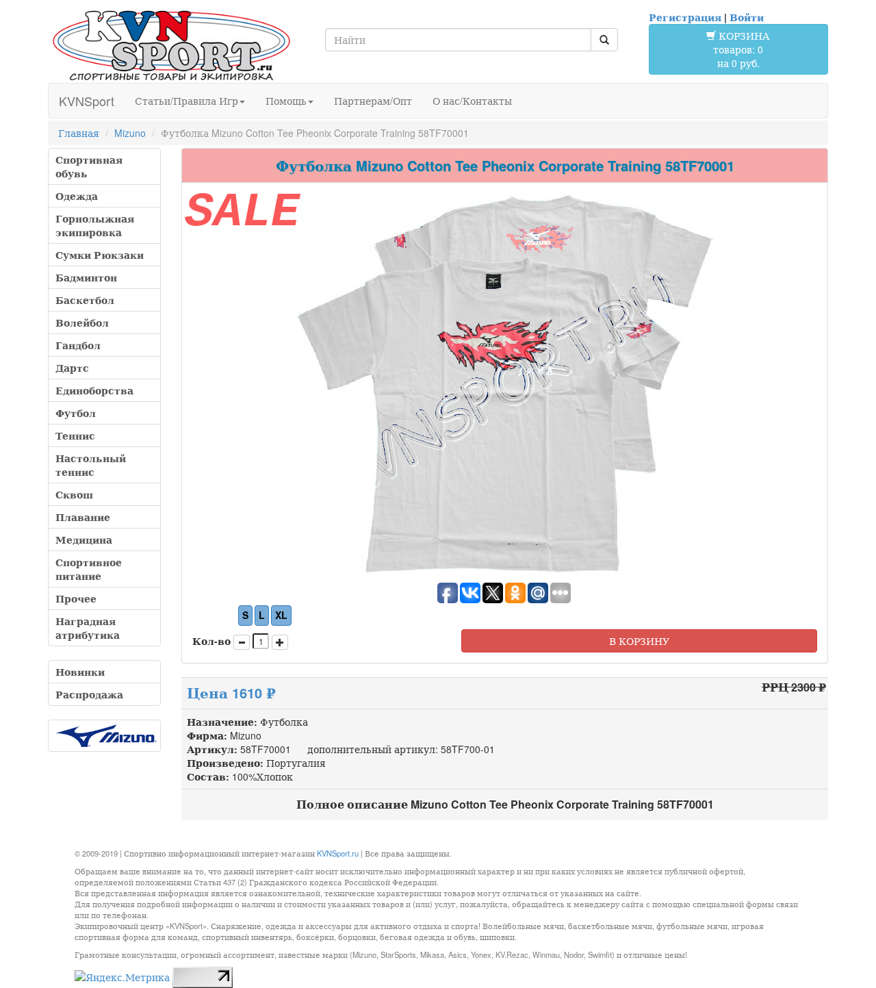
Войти (747, 17)
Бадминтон (86, 277)
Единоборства (94, 390)
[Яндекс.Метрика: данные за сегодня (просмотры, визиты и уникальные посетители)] (122, 977)
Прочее (75, 598)
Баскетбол (84, 300)
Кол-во (211, 641)
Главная (78, 133)
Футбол (75, 413)
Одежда (76, 196)
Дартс (72, 368)
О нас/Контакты (472, 100)
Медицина (83, 539)
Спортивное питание (88, 569)
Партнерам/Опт (373, 100)
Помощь (286, 100)
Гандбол (78, 345)
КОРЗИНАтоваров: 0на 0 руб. (741, 49)
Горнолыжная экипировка (94, 225)
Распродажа (89, 694)
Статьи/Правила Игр (186, 100)
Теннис (75, 435)
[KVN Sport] (171, 45)
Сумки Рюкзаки (99, 255)
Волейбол (82, 322)
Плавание (82, 517)
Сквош (74, 494)
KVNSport (86, 101)
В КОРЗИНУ (639, 641)
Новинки (80, 672)
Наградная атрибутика (87, 628)
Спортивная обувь (89, 166)
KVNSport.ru (338, 853)
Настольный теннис (90, 465)
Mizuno (130, 133)
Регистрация (685, 17)
